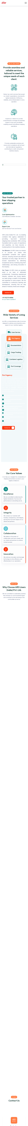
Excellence (8, 494)
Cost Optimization (8, 214)
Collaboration (10, 533)
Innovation (8, 554)
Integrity (8, 512)
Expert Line (6, 226)
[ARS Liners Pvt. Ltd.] (4, 2)
